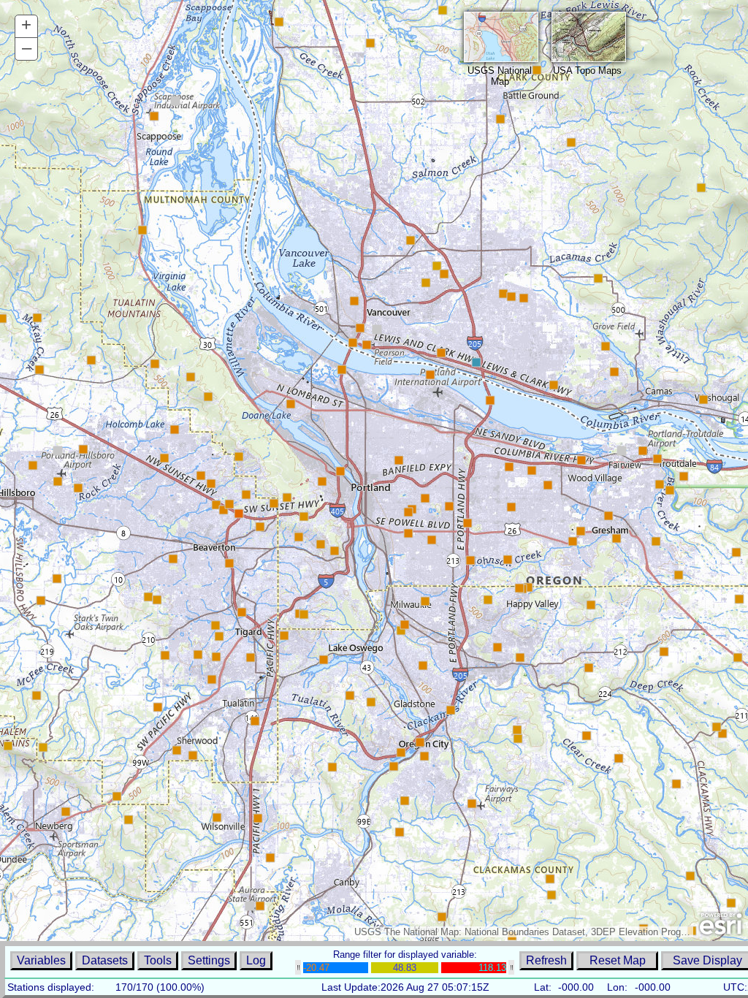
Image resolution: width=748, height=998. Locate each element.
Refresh (546, 960)
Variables (41, 960)
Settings (209, 960)
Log (256, 960)
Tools (158, 960)
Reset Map (617, 960)
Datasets (105, 960)
